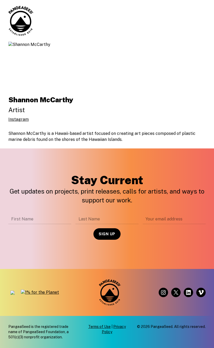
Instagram (18, 119)
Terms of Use (99, 327)
